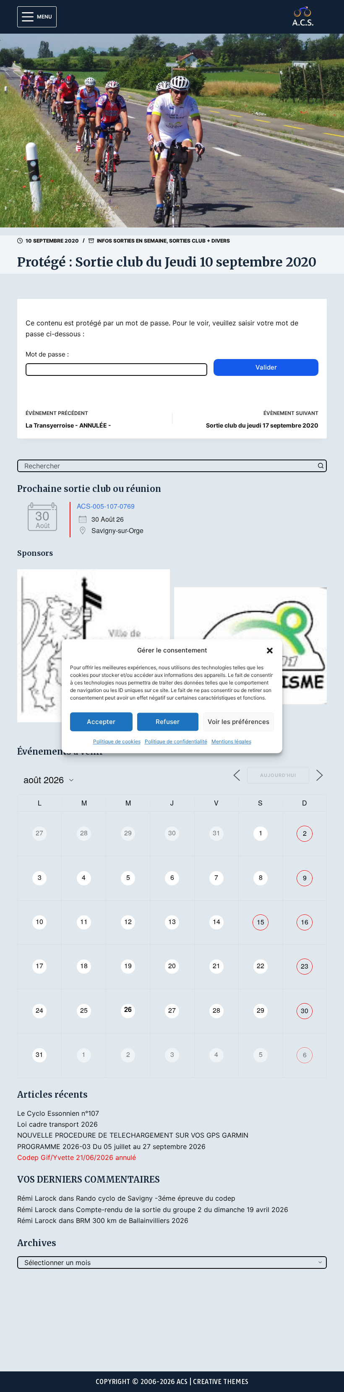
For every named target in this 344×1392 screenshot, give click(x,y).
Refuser (168, 722)
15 (260, 922)
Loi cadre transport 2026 (57, 1124)
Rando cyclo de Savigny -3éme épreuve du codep (155, 1198)
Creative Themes (220, 1382)
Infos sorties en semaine (132, 241)
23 (304, 966)
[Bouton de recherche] (320, 465)
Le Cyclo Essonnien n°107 (58, 1113)
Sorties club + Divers (199, 241)
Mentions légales (231, 742)
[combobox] (166, 466)
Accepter (101, 722)
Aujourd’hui (278, 775)
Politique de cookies (117, 742)
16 (304, 922)
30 (304, 1010)
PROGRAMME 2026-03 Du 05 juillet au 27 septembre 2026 (111, 1146)
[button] (270, 650)
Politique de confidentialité (176, 742)
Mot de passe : (47, 354)
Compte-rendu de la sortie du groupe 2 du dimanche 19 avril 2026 (182, 1209)
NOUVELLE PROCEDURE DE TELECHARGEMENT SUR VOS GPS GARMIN (132, 1135)
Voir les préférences (238, 722)
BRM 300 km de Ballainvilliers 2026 (132, 1220)
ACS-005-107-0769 (106, 506)
